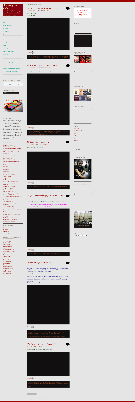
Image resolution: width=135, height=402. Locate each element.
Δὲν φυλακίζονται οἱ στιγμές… (9, 199)
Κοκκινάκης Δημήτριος (7, 264)
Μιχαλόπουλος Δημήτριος (8, 253)
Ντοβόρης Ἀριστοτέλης (7, 258)
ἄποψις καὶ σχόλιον (7, 25)
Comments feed (6, 231)
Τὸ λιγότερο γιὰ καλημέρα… (8, 212)
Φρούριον (76, 140)
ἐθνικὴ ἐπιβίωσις (59, 131)
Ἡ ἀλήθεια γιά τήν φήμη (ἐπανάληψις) (10, 181)
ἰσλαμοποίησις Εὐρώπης (43, 132)
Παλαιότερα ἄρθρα (31, 394)
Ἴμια (38, 57)
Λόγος (4, 57)
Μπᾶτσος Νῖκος (6, 254)
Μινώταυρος (47, 67)
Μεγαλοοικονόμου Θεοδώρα (58, 383)
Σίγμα (75, 133)
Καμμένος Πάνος (39, 383)
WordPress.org (6, 233)
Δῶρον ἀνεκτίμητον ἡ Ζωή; (8, 201)
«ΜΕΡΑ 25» (44, 382)
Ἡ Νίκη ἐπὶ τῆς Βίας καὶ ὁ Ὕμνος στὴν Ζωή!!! (12, 193)
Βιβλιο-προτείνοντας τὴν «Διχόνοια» (10, 155)
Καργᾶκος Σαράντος (7, 263)
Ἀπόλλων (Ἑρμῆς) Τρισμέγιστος (9, 174)
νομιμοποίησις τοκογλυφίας (53, 334)
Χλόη (75, 142)
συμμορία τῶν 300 (63, 57)
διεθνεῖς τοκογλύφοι (44, 332)
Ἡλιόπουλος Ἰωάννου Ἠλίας (8, 249)
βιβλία (4, 34)
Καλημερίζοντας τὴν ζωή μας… (9, 188)
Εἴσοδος (4, 227)
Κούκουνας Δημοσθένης (7, 266)
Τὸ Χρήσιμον (76, 137)
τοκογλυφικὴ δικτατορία (57, 336)
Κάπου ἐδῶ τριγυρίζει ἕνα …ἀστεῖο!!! (10, 219)
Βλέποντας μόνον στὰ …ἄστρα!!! (9, 191)
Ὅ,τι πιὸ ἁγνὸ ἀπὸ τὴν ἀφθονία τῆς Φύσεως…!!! (10, 72)
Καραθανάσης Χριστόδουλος (44, 57)
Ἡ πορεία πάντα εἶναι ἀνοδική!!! (9, 221)
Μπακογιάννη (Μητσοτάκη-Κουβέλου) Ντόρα (46, 187)
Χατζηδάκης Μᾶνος (7, 261)
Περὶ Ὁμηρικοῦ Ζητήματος (8, 179)
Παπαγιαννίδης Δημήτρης (37, 254)
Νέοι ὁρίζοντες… (6, 171)
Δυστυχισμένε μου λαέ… (8, 189)
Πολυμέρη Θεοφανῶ (7, 270)
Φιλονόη (46, 10)
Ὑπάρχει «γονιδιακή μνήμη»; (8, 206)
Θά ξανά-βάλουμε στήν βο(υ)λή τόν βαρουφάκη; (45, 196)
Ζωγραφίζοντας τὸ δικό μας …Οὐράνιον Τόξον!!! (12, 208)
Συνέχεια (30, 52)
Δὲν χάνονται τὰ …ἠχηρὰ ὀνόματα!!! (41, 344)
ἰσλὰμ (38, 132)
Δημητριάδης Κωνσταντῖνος (8, 247)
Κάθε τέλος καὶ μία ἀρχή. (8, 172)
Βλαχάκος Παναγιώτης (52, 56)
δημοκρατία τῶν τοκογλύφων (36, 332)
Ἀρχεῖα (75, 235)
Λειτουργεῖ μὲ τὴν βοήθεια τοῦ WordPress (34, 399)
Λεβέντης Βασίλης (46, 334)
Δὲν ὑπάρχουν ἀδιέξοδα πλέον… (9, 194)
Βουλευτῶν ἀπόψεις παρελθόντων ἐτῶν (42, 65)
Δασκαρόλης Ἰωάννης (7, 244)
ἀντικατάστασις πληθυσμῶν (49, 131)
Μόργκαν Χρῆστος (52, 57)
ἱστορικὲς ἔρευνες (51, 132)
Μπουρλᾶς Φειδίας (6, 256)
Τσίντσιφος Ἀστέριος (7, 271)
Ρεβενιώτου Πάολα (53, 384)
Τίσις (75, 135)
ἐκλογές (32, 254)
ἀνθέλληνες (46, 56)
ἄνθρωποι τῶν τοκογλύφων (53, 330)
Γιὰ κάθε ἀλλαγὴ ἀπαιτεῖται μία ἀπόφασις (11, 217)
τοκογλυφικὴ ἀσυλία (49, 336)
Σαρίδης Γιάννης (61, 334)
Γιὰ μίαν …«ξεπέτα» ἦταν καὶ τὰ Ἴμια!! (42, 8)
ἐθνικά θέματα (6, 42)
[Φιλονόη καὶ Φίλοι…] (13, 16)
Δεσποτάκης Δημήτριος (7, 246)
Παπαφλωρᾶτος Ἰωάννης (8, 268)
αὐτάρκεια (5, 28)
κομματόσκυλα (39, 334)
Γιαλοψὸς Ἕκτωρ (61, 56)
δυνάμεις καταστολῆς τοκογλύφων (53, 332)
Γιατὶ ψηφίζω (48, 186)
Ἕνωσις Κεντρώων (40, 333)
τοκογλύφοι (63, 336)
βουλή (57, 56)
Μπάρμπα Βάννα (47, 384)
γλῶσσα (5, 37)
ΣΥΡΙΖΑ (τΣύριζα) (42, 336)
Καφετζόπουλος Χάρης (34, 187)
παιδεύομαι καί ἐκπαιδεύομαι (9, 62)
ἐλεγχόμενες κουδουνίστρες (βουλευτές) (57, 186)
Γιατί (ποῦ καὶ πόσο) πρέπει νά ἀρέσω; (10, 159)
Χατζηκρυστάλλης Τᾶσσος (42, 134)
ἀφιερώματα (6, 31)
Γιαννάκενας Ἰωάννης (7, 242)
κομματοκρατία (34, 334)
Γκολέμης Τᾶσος (77, 128)
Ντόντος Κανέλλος (6, 259)
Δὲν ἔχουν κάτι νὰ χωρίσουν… (38, 142)
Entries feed (5, 229)
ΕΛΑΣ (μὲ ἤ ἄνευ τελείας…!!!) (9, 146)
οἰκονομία (5, 60)
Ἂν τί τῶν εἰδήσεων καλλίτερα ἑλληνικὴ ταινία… (11, 21)
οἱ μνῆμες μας (57, 57)
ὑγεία (4, 65)
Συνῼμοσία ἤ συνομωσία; (8, 145)
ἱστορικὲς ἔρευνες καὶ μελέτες (9, 51)
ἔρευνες (4, 45)
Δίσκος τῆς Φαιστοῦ (7, 176)
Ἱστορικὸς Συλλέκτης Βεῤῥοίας (9, 251)
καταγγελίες (5, 54)
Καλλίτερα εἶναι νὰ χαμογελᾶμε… (9, 186)
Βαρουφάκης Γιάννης (51, 253)
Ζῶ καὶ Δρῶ (5, 48)
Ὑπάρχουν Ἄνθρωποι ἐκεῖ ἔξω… (9, 178)
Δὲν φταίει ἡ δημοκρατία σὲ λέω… (40, 263)
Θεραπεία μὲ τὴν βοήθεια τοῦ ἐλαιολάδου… (12, 68)
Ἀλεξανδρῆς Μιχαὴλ (7, 241)
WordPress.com (55, 399)
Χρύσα (75, 143)
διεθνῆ (4, 39)
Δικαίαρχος (76, 131)
